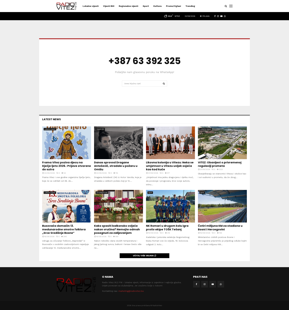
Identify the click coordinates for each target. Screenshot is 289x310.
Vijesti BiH (108, 6)
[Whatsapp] (221, 284)
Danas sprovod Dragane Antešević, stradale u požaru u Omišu (115, 166)
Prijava (206, 16)
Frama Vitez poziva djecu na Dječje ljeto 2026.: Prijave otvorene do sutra (66, 166)
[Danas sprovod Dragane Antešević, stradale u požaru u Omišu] (118, 142)
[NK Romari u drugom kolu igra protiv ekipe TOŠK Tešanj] (170, 206)
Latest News (51, 119)
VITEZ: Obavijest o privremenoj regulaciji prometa (219, 164)
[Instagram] (204, 284)
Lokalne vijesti (91, 6)
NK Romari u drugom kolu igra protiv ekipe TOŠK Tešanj (167, 227)
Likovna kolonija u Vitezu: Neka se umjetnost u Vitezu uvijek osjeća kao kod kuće (170, 166)
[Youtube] (212, 284)
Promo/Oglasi (173, 6)
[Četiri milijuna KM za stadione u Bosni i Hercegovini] (222, 206)
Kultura (157, 6)
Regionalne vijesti (128, 6)
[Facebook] (196, 284)
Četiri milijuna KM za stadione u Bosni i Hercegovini (220, 227)
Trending (190, 6)
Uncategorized (101, 192)
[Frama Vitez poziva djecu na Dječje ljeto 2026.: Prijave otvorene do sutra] (66, 142)
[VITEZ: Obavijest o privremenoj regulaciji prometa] (222, 142)
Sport (146, 6)
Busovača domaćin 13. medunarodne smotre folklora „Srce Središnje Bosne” (64, 229)
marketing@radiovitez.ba (131, 291)
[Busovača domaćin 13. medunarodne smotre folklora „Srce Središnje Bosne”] (66, 206)
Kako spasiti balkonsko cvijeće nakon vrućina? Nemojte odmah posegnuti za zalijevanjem (117, 229)
